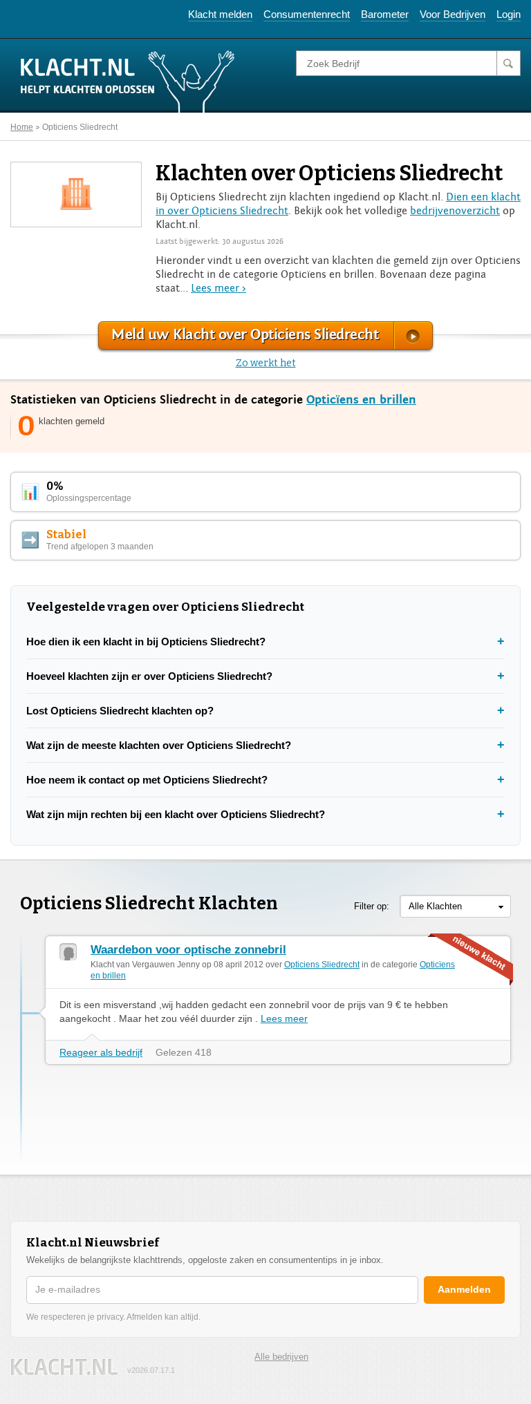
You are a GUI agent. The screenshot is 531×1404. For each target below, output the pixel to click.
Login (508, 14)
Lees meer (284, 1018)
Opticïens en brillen (361, 399)
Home (21, 127)
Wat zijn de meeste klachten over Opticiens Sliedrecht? (158, 745)
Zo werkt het (266, 363)
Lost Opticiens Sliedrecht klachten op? (120, 711)
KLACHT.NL (64, 1367)
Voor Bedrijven (452, 14)
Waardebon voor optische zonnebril (188, 949)
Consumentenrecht (306, 14)
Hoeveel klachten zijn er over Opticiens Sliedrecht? (149, 676)
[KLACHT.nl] (128, 80)
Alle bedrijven (281, 1356)
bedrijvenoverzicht (455, 211)
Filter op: (371, 906)
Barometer (385, 14)
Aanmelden (464, 1289)
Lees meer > (218, 288)
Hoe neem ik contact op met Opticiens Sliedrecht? (147, 780)
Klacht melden (220, 14)
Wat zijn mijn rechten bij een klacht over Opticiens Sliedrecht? (175, 814)
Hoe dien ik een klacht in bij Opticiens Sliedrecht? (146, 641)
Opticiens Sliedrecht (80, 127)
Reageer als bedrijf (100, 1052)
